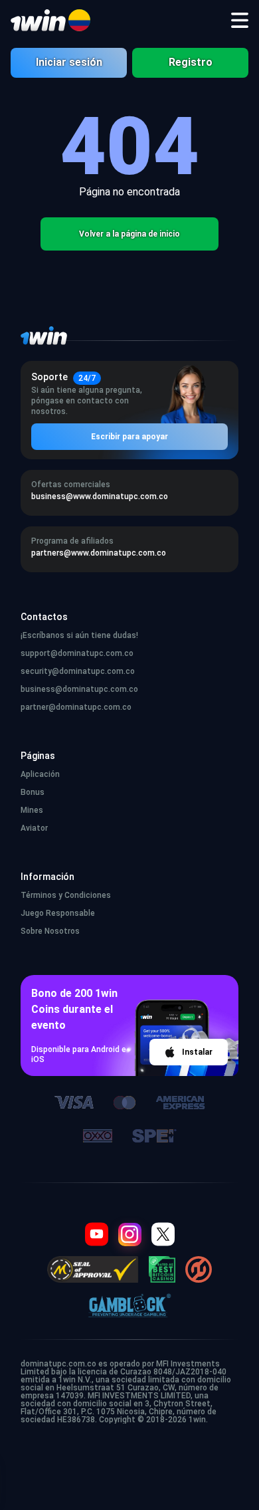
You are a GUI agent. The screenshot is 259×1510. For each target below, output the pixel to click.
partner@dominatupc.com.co (76, 707)
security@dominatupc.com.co (78, 671)
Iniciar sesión (69, 62)
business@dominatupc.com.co (79, 689)
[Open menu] (239, 21)
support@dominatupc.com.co (77, 653)
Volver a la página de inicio (129, 234)
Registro (191, 62)
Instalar (197, 1052)
